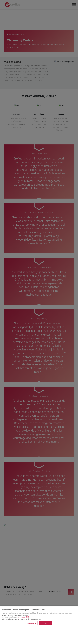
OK (45, 623)
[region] (39, 616)
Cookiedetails (31, 623)
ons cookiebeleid (23, 617)
